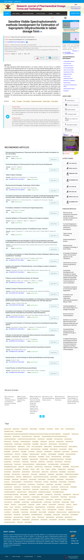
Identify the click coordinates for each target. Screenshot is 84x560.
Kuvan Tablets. (54, 101)
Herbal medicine (71, 481)
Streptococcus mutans (61, 512)
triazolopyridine (66, 433)
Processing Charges (71, 124)
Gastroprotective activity (9, 522)
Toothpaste (16, 509)
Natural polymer (19, 431)
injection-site (52, 441)
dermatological (17, 489)
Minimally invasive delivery (10, 449)
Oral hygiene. (61, 509)
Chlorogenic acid (48, 494)
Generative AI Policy (68, 72)
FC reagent (19, 101)
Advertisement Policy (69, 88)
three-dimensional (58, 439)
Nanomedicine (61, 504)
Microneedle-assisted (27, 436)
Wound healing (53, 481)
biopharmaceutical (34, 459)
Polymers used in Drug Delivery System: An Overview (22, 278)
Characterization (52, 504)
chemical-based (57, 451)
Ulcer (42, 469)
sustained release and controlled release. (27, 439)
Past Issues (16, 13)
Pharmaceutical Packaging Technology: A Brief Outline (23, 185)
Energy (11, 507)
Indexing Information (68, 130)
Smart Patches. (22, 499)
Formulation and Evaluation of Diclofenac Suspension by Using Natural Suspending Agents (31, 323)
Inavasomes (7, 481)
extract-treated (62, 519)
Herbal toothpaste (24, 509)
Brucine (48, 456)
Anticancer (68, 504)
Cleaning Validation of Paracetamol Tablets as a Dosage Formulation (27, 218)
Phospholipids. (74, 486)
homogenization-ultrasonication (57, 459)
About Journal (8, 1)
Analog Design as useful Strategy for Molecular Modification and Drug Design (30, 357)
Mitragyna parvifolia (71, 519)
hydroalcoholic (7, 519)
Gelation (48, 469)
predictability (7, 474)
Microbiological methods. (36, 514)
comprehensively (69, 441)
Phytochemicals (38, 481)
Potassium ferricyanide (36, 101)
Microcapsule (26, 469)
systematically (33, 461)
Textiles (6, 507)
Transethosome (54, 486)
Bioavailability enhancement (10, 466)
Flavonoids (46, 481)
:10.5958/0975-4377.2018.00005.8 (17, 189)
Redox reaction (46, 101)
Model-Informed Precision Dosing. (41, 476)
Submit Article (75, 13)
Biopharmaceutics (8, 459)
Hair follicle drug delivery (9, 491)
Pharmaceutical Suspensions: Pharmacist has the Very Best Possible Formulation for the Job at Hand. (32, 153)
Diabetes (75, 504)
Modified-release (62, 469)
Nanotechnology (62, 481)
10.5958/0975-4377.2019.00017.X (17, 282)
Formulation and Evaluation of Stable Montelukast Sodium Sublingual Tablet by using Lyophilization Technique (32, 255)
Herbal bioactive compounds (45, 491)
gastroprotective (68, 517)
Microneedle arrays (63, 444)
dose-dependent (53, 519)
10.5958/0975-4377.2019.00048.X (17, 372)
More (50, 13)
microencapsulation (8, 469)
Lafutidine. (54, 469)
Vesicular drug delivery (16, 481)
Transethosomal (22, 484)
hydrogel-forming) (8, 444)
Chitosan (57, 428)
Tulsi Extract (17, 454)
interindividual (7, 471)
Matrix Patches (64, 496)
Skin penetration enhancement (60, 446)
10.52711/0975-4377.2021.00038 (16, 305)
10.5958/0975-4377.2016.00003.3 (16, 351)
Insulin (28, 446)
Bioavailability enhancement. (10, 484)
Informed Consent (68, 65)
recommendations (36, 496)
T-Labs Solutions (73, 558)
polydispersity (42, 461)
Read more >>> (76, 50)
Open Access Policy (68, 70)
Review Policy (67, 82)
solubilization (7, 456)
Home (7, 13)
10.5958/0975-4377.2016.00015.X (17, 329)
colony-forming (24, 512)
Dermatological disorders (58, 491)
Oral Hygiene (25, 454)
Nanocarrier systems (21, 491)
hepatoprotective (73, 476)
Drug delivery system (9, 431)
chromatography (47, 514)
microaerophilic (15, 512)
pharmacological (66, 456)
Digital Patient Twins (27, 476)
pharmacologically (52, 454)
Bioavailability (7, 451)
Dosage (33, 517)
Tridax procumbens (69, 479)
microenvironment (8, 489)
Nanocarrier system (64, 486)
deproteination (24, 428)
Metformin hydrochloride (28, 464)
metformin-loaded (44, 459)
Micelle (72, 502)
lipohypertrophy (60, 441)
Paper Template (71, 109)
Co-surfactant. (31, 451)
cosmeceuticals (17, 486)
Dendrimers (13, 504)
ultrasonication (16, 461)
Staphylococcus (69, 507)
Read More (54, 159)
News (58, 13)
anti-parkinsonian (8, 486)
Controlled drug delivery (27, 507)
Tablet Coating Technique (14, 175)
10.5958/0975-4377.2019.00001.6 (16, 179)
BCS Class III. (21, 466)
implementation (42, 474)
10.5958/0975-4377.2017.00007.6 (16, 42)
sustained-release (39, 466)
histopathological (25, 519)
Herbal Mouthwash (8, 454)
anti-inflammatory (48, 451)
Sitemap (39, 556)
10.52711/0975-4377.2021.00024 (16, 362)
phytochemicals (23, 479)
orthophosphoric (8, 517)
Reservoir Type (72, 496)
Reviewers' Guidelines (69, 80)
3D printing (18, 476)
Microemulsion (15, 451)
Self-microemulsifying (35, 449)
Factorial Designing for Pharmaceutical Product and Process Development (29, 164)
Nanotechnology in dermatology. (11, 494)
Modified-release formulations (71, 474)
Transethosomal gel (36, 486)
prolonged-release (8, 496)
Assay (13, 101)
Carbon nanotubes (22, 504)
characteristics (74, 451)
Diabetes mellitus (48, 446)
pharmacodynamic (26, 471)
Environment (18, 507)
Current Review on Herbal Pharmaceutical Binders (21, 368)
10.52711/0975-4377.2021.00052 (16, 293)
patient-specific (25, 474)
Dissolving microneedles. (23, 449)
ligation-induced (16, 519)
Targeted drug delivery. (40, 507)
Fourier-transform (75, 466)
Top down (38, 504)
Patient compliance (73, 446)
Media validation (25, 514)
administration (16, 428)
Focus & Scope (67, 63)
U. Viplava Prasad (14, 37)
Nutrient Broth (17, 514)
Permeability (23, 451)
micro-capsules (29, 466)
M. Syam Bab (22, 37)
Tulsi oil (44, 509)
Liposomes (6, 504)
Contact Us (17, 1)
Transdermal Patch (55, 496)
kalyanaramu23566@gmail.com (16, 39)
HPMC (38, 469)
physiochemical (66, 451)
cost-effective (50, 428)
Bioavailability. (35, 441)
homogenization (7, 461)
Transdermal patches (69, 428)
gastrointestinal (16, 436)
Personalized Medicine (9, 476)
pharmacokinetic (27, 444)
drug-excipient (50, 461)
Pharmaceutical (40, 517)
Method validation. (50, 517)
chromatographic (74, 514)
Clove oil (32, 509)
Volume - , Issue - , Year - (20, 53)
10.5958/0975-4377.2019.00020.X (17, 341)
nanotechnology (17, 444)
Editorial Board (28, 13)
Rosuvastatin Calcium (18, 517)
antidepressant (75, 433)
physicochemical (53, 449)
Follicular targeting (32, 491)
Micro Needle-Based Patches (10, 499)
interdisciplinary (40, 499)
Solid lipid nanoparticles (41, 464)
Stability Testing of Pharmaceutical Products (20, 288)
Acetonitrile (27, 517)
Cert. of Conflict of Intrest (71, 119)
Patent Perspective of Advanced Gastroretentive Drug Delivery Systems (28, 347)
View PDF (41, 57)
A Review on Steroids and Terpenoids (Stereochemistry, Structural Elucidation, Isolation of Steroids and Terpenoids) (30, 335)
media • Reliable (33, 512)
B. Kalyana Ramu (30, 37)
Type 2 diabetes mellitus (53, 464)
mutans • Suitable (42, 512)
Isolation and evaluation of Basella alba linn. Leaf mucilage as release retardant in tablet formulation (31, 267)
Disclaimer (66, 90)
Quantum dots (31, 504)
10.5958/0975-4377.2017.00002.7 (16, 260)
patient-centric (43, 444)
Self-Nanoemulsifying (70, 454)
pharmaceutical (7, 428)
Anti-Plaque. (43, 454)
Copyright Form (71, 114)
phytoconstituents (45, 489)
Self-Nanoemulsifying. (56, 456)
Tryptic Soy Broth (8, 514)
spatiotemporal (71, 469)
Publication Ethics (68, 78)
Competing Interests (68, 61)
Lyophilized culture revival (74, 512)
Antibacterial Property (34, 454)
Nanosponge (16, 441)
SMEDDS (70, 449)
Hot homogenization (65, 464)
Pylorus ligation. (28, 522)
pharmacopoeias (45, 496)
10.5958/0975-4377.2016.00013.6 (16, 317)
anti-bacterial (39, 451)
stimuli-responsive (53, 444)
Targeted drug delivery (25, 441)
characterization (68, 439)
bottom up (44, 504)
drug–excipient (58, 484)
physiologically (62, 471)
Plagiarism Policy (67, 74)
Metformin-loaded (8, 464)
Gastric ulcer (20, 522)
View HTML (54, 58)
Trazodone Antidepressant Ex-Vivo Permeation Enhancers (54, 436)
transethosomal (49, 484)
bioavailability (49, 439)
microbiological (69, 509)
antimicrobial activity (51, 509)
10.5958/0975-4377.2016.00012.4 (16, 272)
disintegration (24, 456)
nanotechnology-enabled (36, 502)
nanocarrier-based (55, 489)
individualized (51, 474)
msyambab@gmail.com (31, 39)
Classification (17, 459)
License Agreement (68, 67)
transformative (34, 474)
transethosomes (31, 484)
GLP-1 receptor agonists (37, 446)
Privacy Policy (66, 76)
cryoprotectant (25, 461)
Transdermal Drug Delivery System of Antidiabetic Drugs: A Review (26, 228)
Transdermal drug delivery (10, 439)
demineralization (33, 428)
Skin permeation (45, 486)
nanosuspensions (8, 502)
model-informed (53, 471)
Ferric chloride (26, 101)
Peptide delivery (21, 446)
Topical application (67, 494)
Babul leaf (38, 509)
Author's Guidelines (72, 105)
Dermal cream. (76, 494)
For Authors (41, 13)
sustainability (42, 428)
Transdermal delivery (28, 481)
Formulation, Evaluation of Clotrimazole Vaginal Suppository (24, 208)
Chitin (62, 428)
